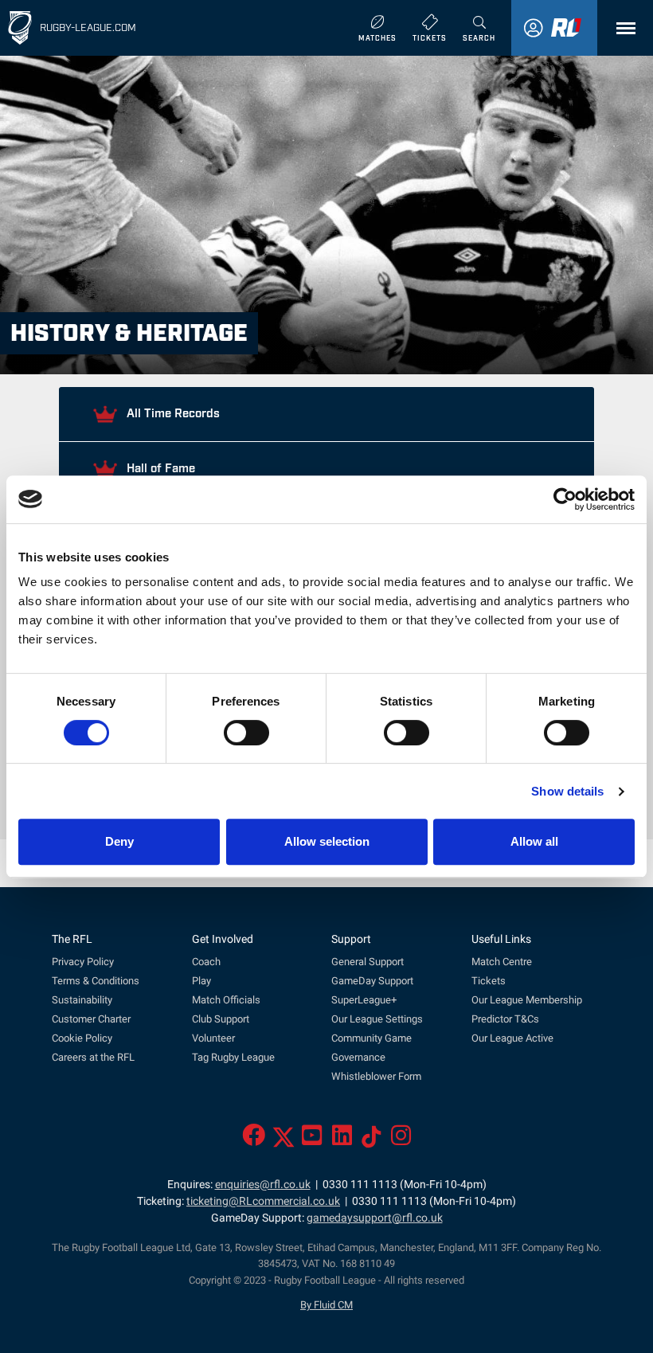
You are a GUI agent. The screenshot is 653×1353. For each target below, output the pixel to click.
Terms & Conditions (95, 981)
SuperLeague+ (364, 1000)
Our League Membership (526, 1000)
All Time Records (171, 412)
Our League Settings (377, 1019)
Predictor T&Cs (505, 1019)
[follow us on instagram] (401, 1140)
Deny (119, 841)
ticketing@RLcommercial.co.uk (263, 1201)
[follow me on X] (283, 1140)
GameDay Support (372, 981)
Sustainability (82, 1000)
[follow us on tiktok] (371, 1140)
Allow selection (327, 841)
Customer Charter (91, 1019)
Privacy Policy (83, 962)
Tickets (488, 981)
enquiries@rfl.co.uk (263, 1184)
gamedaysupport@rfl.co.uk (375, 1218)
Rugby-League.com (88, 27)
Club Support (220, 1019)
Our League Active (512, 1038)
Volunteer (213, 1038)
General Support (367, 962)
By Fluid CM (326, 1305)
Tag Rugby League (233, 1057)
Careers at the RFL (93, 1057)
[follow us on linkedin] (342, 1140)
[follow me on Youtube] (312, 1140)
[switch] (246, 732)
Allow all (534, 841)
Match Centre (501, 962)
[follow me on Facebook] (253, 1140)
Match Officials (226, 1000)
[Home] (20, 28)
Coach (206, 962)
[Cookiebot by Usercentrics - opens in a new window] (565, 499)
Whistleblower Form (376, 1076)
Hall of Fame (159, 466)
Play (201, 981)
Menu (621, 28)
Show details (567, 791)
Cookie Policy (82, 1038)
